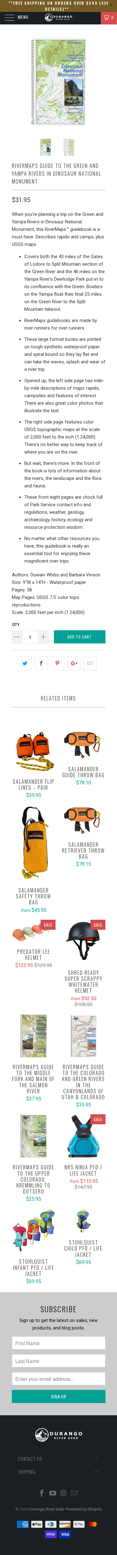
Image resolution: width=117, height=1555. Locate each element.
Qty (16, 624)
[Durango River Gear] (58, 18)
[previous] (18, 81)
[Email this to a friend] (90, 663)
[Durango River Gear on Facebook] (42, 1494)
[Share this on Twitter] (25, 663)
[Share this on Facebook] (41, 663)
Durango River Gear (46, 1509)
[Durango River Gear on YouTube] (52, 1494)
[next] (99, 81)
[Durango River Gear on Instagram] (63, 1494)
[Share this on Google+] (73, 663)
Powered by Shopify (84, 1509)
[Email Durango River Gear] (74, 1494)
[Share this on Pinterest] (57, 663)
